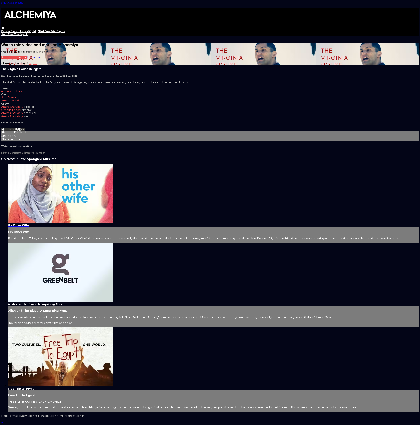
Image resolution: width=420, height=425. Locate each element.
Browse (6, 31)
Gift (29, 31)
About (23, 31)
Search (15, 31)
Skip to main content (12, 2)
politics (17, 91)
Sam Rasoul (9, 97)
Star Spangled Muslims (15, 76)
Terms (12, 415)
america (6, 91)
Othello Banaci (11, 110)
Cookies (32, 415)
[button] (3, 28)
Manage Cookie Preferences (57, 415)
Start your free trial (14, 57)
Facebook (8, 129)
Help (34, 31)
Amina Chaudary (12, 100)
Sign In (24, 34)
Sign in (61, 31)
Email (21, 129)
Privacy (22, 415)
